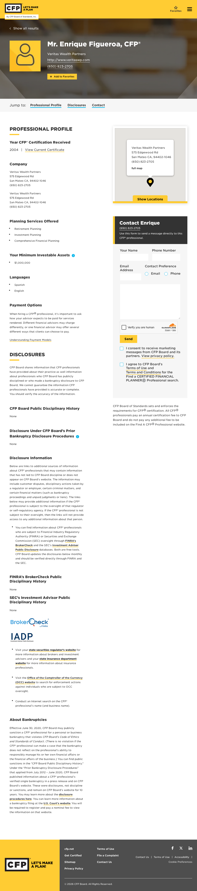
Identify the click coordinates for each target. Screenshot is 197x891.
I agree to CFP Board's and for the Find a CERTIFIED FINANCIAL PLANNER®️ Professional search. (152, 372)
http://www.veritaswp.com (68, 60)
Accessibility (181, 857)
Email (155, 273)
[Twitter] (181, 848)
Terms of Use (136, 368)
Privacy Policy (73, 868)
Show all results (25, 28)
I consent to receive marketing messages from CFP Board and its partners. (153, 352)
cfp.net (69, 849)
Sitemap (69, 862)
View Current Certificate (44, 150)
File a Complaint (108, 855)
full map (137, 168)
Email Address (126, 268)
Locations (150, 199)
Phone (175, 273)
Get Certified (73, 855)
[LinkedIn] (190, 848)
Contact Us (142, 857)
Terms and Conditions (143, 372)
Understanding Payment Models (30, 340)
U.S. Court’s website (56, 803)
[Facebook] (173, 848)
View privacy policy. (157, 356)
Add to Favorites (63, 76)
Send (128, 339)
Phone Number (164, 250)
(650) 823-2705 (60, 66)
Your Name (129, 250)
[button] (150, 182)
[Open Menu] (189, 9)
